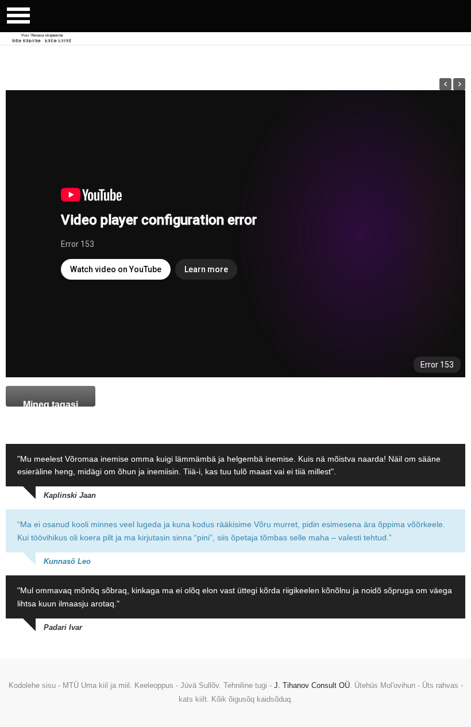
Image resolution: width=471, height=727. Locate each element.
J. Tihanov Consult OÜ (312, 685)
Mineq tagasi (50, 403)
